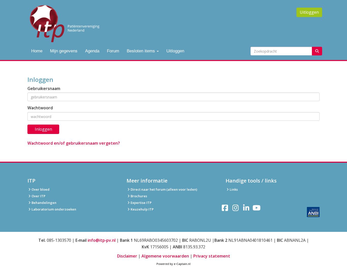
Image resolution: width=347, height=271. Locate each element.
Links (234, 189)
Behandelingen (43, 202)
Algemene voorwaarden (165, 256)
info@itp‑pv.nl (102, 240)
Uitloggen (175, 51)
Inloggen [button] (43, 129)
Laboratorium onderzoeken (53, 209)
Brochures (139, 196)
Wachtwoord (40, 108)
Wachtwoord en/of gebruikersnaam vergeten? (73, 143)
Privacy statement (211, 256)
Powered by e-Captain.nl (173, 264)
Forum (113, 51)
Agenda (92, 51)
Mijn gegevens (63, 51)
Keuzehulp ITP (142, 209)
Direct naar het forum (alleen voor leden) (164, 189)
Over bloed (40, 189)
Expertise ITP (141, 202)
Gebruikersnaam (43, 88)
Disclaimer (127, 256)
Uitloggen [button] (309, 12)
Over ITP (38, 196)
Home (36, 51)
